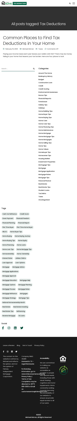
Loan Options (20, 263)
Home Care (42, 120)
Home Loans (21, 245)
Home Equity (22, 240)
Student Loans (43, 190)
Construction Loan (45, 83)
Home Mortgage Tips (46, 136)
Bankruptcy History (45, 76)
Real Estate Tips (44, 187)
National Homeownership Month (14, 302)
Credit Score (24, 214)
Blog (18, 345)
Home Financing (8, 245)
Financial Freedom (22, 218)
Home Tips (42, 146)
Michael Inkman (28, 49)
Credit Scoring (43, 89)
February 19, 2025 (11, 49)
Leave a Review (8, 345)
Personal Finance (44, 181)
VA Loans (21, 316)
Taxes (40, 49)
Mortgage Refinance (10, 294)
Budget (41, 79)
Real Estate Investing (20, 307)
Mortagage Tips (44, 165)
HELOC (5, 232)
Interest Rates (7, 258)
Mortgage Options (9, 285)
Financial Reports (44, 98)
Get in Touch (27, 345)
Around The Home (45, 73)
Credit (40, 86)
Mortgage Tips (43, 177)
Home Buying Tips (45, 117)
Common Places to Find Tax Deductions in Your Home (31, 40)
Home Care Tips (44, 124)
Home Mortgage (44, 133)
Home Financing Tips (46, 127)
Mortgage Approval (9, 276)
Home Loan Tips (8, 249)
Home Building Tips (45, 111)
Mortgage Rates (44, 174)
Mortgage (42, 168)
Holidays (41, 108)
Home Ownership (23, 254)
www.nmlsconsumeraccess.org (33, 374)
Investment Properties (46, 162)
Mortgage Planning (25, 285)
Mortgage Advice (18, 267)
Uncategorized (44, 200)
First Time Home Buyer (25, 227)
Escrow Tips (42, 95)
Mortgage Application (46, 171)
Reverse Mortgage (9, 316)
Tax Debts (42, 193)
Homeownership (8, 254)
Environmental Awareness (48, 92)
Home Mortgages (45, 139)
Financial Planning (9, 223)
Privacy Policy (39, 345)
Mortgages (24, 294)
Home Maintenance (45, 130)
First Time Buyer (8, 227)
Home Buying (7, 236)
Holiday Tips (42, 105)
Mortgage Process (9, 289)
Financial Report (23, 223)
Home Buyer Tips (44, 114)
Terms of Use (26, 379)
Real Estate (42, 184)
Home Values (43, 149)
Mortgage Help (25, 280)
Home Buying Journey (22, 236)
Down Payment (8, 218)
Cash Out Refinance (10, 214)
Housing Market (44, 158)
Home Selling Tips (45, 143)
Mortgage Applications (10, 271)
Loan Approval (7, 263)
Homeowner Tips (44, 155)
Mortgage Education (10, 280)
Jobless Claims (20, 258)
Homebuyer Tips (44, 152)
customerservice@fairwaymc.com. (35, 391)
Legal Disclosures (28, 364)
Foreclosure (42, 102)
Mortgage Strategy (9, 298)
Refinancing (21, 311)
